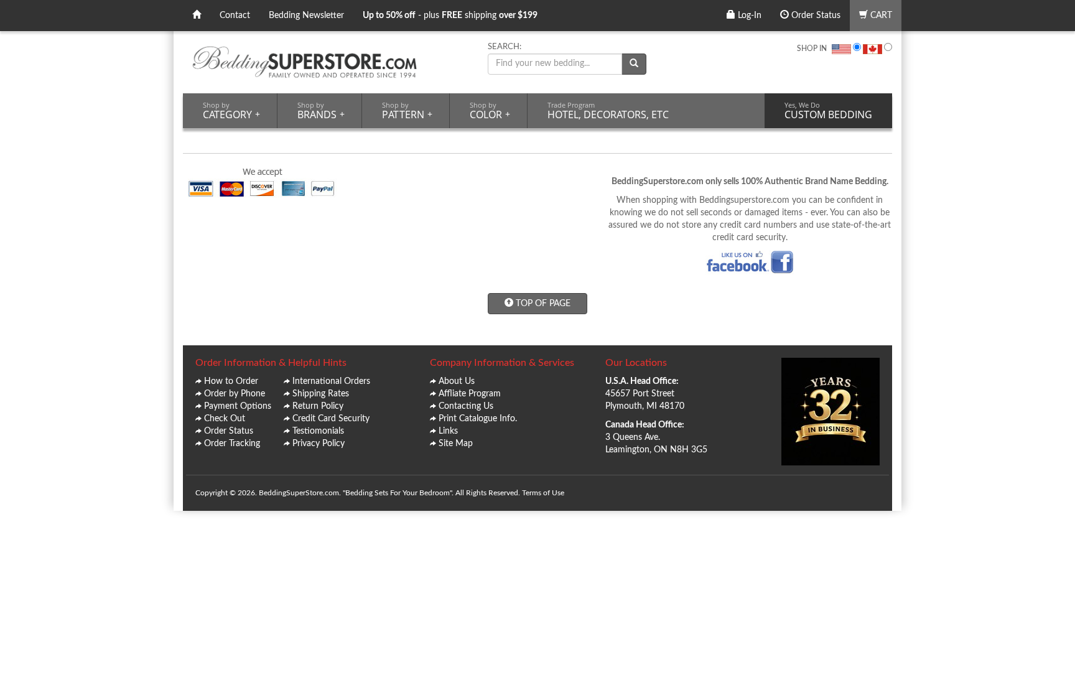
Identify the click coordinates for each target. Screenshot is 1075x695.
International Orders (331, 381)
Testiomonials (318, 431)
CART (880, 15)
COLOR (490, 110)
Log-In (748, 15)
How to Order (231, 381)
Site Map (456, 443)
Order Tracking (232, 443)
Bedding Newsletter (306, 15)
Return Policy (317, 406)
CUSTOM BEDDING (828, 110)
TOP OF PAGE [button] (541, 303)
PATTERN (407, 110)
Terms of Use (543, 493)
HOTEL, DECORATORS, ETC (608, 110)
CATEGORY (231, 110)
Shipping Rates (320, 393)
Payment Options (237, 406)
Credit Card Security (331, 418)
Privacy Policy (318, 443)
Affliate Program (470, 393)
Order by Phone (234, 393)
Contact (235, 15)
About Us (457, 381)
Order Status (814, 15)
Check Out (224, 418)
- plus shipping (450, 15)
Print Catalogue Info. (478, 418)
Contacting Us (466, 406)
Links (448, 431)
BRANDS (321, 110)
